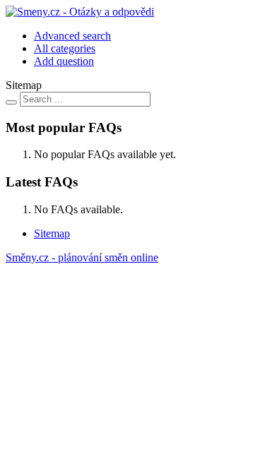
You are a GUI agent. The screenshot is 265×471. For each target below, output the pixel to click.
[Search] (11, 102)
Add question (64, 61)
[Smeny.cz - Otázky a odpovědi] (80, 12)
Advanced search (72, 36)
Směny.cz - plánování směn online (82, 257)
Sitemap (52, 233)
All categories (64, 48)
